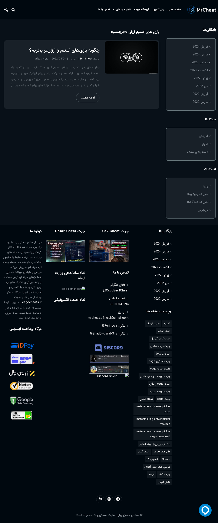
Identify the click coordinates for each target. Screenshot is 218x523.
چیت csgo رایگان (159, 384)
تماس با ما (104, 9)
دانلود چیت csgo (160, 369)
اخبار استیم (164, 331)
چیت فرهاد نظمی (160, 346)
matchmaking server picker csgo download (153, 434)
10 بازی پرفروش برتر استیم (154, 444)
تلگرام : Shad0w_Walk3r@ (107, 333)
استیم (167, 323)
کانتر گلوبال (164, 482)
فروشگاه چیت (141, 9)
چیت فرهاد (153, 323)
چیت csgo (163, 399)
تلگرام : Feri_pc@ (113, 325)
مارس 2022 (200, 101)
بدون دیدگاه (41, 59)
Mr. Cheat (86, 59)
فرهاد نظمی (146, 399)
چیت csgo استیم (160, 391)
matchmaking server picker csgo (153, 409)
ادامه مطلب (88, 97)
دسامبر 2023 (200, 62)
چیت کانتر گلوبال (160, 338)
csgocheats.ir (32, 302)
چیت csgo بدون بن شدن (155, 376)
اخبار (205, 144)
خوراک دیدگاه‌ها (197, 201)
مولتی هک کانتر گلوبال (157, 467)
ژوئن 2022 (201, 78)
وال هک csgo (161, 451)
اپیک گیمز (143, 451)
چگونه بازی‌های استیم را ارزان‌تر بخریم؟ (64, 50)
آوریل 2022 (200, 94)
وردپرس (203, 209)
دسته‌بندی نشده (197, 152)
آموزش (203, 136)
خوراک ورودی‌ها (197, 194)
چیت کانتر (164, 474)
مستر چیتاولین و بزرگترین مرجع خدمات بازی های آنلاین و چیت (201, 9)
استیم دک (152, 459)
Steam (166, 459)
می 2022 (202, 86)
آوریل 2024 (200, 46)
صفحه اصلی (174, 9)
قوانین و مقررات (122, 9)
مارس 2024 (200, 54)
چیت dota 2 (162, 354)
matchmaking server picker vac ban (153, 421)
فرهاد (151, 474)
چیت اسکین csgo (159, 361)
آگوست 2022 (199, 70)
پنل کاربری (158, 9)
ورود (205, 186)
